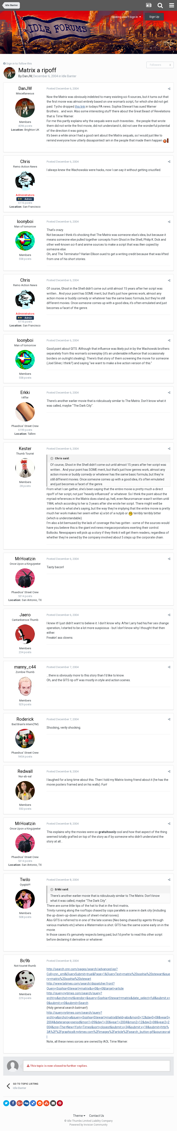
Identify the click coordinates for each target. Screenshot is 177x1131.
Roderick (25, 719)
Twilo (25, 879)
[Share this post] (169, 88)
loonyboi (25, 221)
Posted (63, 88)
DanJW (27, 76)
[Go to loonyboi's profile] (25, 241)
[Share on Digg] (26, 1103)
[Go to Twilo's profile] (25, 899)
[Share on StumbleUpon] (46, 1103)
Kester (25, 448)
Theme (78, 1115)
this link (80, 106)
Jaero (25, 614)
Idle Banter (69, 76)
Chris (25, 161)
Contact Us (96, 1115)
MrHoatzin (25, 558)
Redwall (25, 771)
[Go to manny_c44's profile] (25, 686)
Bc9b (25, 960)
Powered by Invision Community (88, 1124)
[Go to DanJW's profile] (9, 73)
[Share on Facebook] (13, 1103)
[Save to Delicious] (33, 1103)
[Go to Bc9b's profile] (25, 980)
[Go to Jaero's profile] (25, 634)
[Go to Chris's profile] (25, 181)
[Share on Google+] (20, 1103)
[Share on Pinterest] (60, 1103)
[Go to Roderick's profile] (25, 738)
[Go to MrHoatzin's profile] (25, 578)
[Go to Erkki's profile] (25, 412)
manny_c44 (25, 667)
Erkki (25, 392)
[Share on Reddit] (40, 1103)
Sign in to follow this (19, 63)
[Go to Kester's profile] (25, 468)
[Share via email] (53, 1103)
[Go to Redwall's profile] (25, 790)
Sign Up (154, 16)
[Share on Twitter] (6, 1103)
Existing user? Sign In (125, 17)
